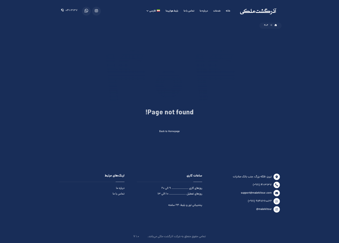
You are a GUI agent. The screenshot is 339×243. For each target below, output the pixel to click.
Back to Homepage (169, 132)
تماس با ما (118, 194)
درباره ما (120, 188)
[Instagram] (96, 11)
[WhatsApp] (86, 11)
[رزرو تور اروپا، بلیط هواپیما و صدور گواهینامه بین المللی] (258, 11)
